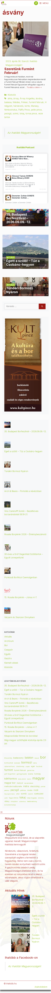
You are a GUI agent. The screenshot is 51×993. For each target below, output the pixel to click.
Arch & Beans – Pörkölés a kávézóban (22, 491)
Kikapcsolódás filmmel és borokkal (21, 736)
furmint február (36, 102)
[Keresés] (42, 306)
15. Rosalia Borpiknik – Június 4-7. (20, 597)
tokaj (22, 113)
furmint (8, 770)
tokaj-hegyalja (32, 798)
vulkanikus (22, 801)
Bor (6, 645)
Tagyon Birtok (13, 798)
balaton (29, 757)
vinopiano (14, 801)
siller (18, 794)
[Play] (8, 158)
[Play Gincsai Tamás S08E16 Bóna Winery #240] (8, 178)
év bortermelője (10, 805)
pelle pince (36, 110)
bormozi (26, 762)
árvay (16, 98)
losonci (29, 779)
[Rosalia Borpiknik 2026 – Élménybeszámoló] (7, 529)
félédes (16, 102)
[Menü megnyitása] (1, 812)
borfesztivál (8, 763)
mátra (26, 786)
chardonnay (20, 766)
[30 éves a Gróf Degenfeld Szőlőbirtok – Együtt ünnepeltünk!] (7, 549)
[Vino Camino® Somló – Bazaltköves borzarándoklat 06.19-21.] (7, 506)
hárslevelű (18, 106)
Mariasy (34, 106)
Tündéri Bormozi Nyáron (16, 471)
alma (10, 98)
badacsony (18, 758)
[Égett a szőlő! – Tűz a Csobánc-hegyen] (25, 267)
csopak (28, 766)
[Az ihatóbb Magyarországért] (4, 3)
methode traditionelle (13, 786)
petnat (43, 786)
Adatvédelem (41, 987)
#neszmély (8, 758)
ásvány (39, 98)
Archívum (9, 641)
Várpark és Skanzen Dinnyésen (19, 617)
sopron (30, 794)
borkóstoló (17, 763)
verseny (41, 798)
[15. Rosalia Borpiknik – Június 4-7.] (7, 592)
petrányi (6, 790)
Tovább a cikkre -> (34, 87)
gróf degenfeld (9, 774)
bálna (35, 763)
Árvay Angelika (27, 98)
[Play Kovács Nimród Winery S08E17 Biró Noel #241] (8, 158)
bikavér (37, 758)
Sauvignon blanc (9, 794)
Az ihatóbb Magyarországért (23, 132)
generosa (30, 770)
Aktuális (8, 636)
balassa (8, 102)
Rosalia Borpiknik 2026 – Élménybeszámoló (25, 534)
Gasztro (8, 658)
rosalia (29, 790)
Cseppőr (8, 650)
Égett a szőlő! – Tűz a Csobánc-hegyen (23, 451)
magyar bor (10, 783)
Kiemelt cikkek (11, 663)
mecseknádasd (28, 783)
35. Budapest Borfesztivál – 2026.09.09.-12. (25, 431)
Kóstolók (12, 95)
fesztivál (39, 766)
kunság (37, 774)
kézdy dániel (22, 779)
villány (6, 801)
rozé (36, 790)
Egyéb (7, 654)
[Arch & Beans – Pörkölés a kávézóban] (7, 486)
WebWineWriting (32, 801)
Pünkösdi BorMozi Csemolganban (20, 577)
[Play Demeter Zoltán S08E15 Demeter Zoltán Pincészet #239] (8, 197)
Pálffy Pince (24, 110)
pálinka (23, 790)
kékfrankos (10, 778)
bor (43, 757)
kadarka (30, 774)
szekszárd (38, 794)
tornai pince (31, 113)
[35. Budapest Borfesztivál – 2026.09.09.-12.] (25, 224)
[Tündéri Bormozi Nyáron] (25, 294)
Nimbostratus (10, 110)
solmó (15, 113)
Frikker (24, 102)
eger (33, 766)
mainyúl (20, 783)
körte (27, 106)
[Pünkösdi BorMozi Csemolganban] (7, 572)
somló (24, 793)
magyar (38, 778)
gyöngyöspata (22, 774)
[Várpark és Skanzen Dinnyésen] (7, 612)
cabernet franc (9, 766)
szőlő (6, 798)
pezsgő (8, 113)
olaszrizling (34, 786)
